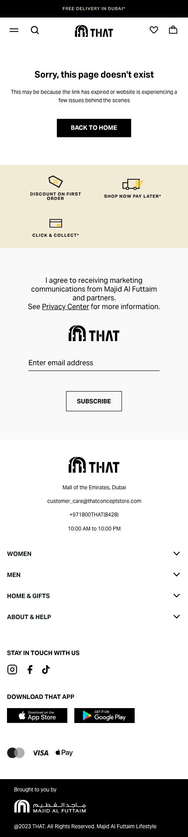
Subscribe (94, 401)
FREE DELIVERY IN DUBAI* (94, 9)
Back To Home (94, 128)
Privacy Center (65, 306)
